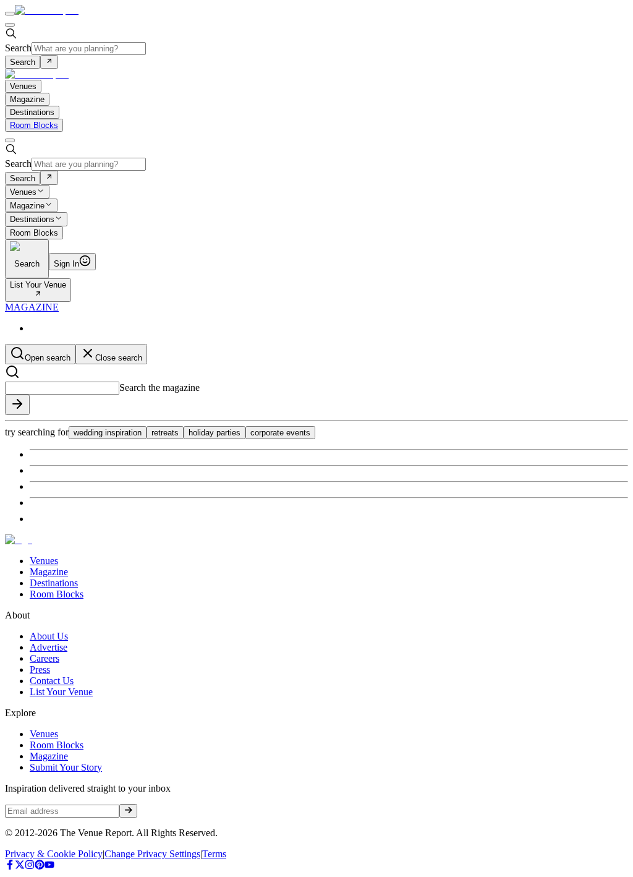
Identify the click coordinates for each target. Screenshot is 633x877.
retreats (165, 432)
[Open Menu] (10, 13)
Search (18, 48)
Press (40, 669)
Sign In (66, 263)
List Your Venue (38, 284)
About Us (49, 636)
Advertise (48, 647)
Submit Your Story (66, 767)
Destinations (32, 220)
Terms (214, 854)
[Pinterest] (40, 866)
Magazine (27, 205)
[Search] (49, 62)
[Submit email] (128, 811)
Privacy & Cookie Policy (54, 854)
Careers (44, 658)
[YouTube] (49, 866)
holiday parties (214, 432)
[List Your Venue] (38, 294)
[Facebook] (10, 866)
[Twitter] (20, 866)
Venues (23, 192)
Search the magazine (159, 387)
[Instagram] (30, 866)
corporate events (280, 432)
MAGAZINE (32, 307)
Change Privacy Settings (152, 854)
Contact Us (52, 680)
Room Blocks (34, 125)
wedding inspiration (108, 432)
